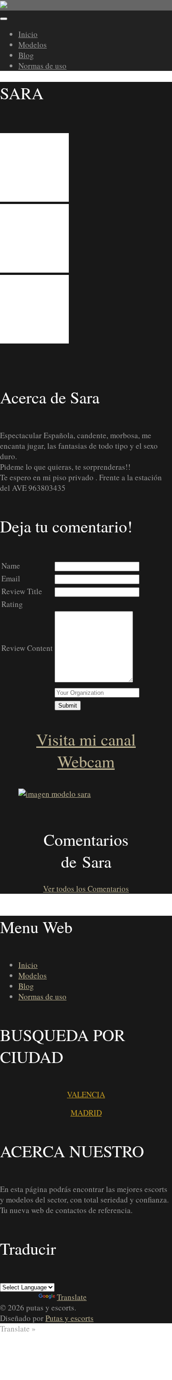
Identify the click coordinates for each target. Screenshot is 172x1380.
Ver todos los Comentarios (86, 888)
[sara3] (34, 340)
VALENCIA (86, 1094)
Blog (26, 55)
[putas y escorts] (86, 5)
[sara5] (34, 269)
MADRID (86, 1112)
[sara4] (34, 198)
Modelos (32, 44)
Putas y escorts (69, 1318)
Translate (72, 1297)
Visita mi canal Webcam (86, 750)
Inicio (28, 34)
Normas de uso (42, 65)
